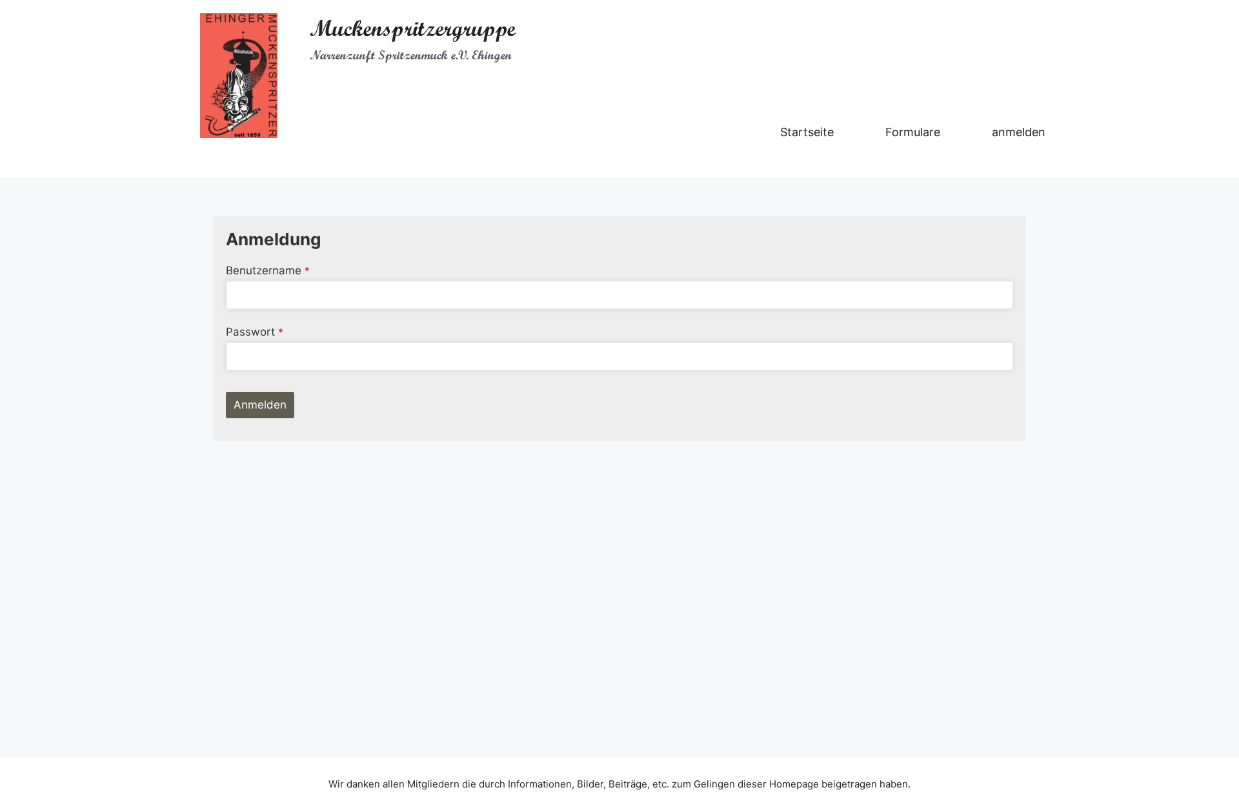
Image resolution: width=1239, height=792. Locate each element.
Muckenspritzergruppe (413, 28)
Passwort (254, 331)
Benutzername (268, 270)
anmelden (1018, 132)
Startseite (807, 132)
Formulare (912, 132)
